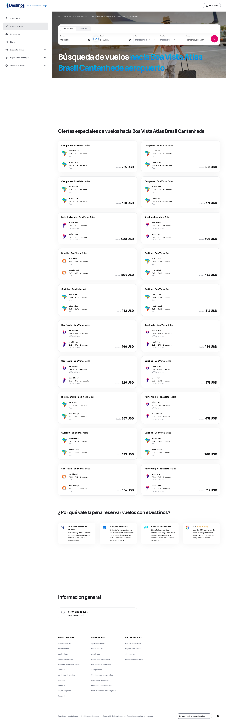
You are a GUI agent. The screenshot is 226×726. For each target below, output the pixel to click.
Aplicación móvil (97, 643)
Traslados (62, 696)
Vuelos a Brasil (82, 16)
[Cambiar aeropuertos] (96, 38)
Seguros (61, 685)
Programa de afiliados (134, 648)
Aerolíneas (95, 654)
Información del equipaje (101, 685)
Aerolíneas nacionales (100, 659)
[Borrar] (89, 39)
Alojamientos (63, 648)
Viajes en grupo (64, 690)
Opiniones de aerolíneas (101, 664)
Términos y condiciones (68, 716)
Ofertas (61, 680)
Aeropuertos (96, 669)
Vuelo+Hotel (63, 654)
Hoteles (61, 669)
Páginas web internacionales (192, 716)
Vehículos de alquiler (66, 675)
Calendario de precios (100, 680)
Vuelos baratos (69, 16)
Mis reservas (130, 654)
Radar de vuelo (97, 648)
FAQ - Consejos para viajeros (103, 690)
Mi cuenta (213, 6)
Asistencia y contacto (134, 659)
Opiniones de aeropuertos (102, 675)
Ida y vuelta (68, 29)
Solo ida (83, 29)
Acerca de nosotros (133, 643)
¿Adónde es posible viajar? (69, 664)
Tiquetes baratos (65, 659)
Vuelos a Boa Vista (97, 16)
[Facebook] (217, 716)
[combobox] (73, 40)
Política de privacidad (90, 716)
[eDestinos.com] (59, 16)
